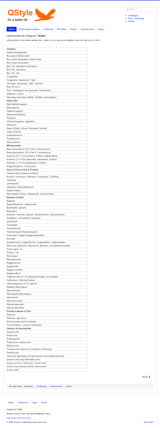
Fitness (73, 29)
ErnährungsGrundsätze (29, 29)
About (11, 402)
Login (34, 402)
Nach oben (148, 421)
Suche (44, 402)
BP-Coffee (61, 29)
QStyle (11, 29)
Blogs (100, 29)
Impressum (23, 402)
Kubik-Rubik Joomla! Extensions (19, 418)
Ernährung (48, 29)
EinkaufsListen (87, 29)
